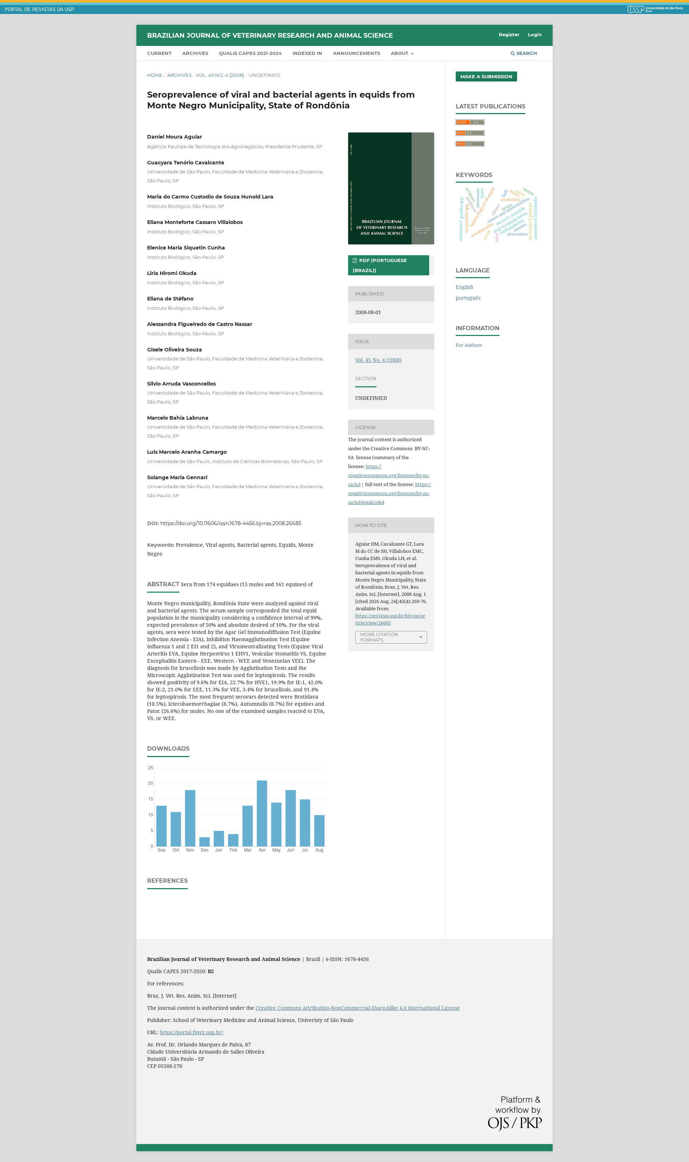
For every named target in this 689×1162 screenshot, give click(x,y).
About (400, 53)
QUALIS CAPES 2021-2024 (250, 53)
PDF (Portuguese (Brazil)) (380, 265)
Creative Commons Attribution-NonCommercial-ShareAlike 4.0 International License (358, 1007)
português (468, 297)
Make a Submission (486, 76)
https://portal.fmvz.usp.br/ (191, 1032)
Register (509, 34)
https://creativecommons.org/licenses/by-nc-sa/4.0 (389, 475)
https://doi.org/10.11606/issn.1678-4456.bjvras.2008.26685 (230, 523)
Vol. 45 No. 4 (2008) (220, 75)
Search (526, 53)
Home (155, 75)
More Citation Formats (379, 637)
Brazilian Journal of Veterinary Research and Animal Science (270, 35)
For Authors (469, 345)
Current (159, 53)
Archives (195, 53)
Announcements (356, 53)
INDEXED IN (307, 53)
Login (535, 34)
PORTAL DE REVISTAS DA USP (39, 9)
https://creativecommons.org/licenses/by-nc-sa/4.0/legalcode (389, 493)
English (464, 287)
